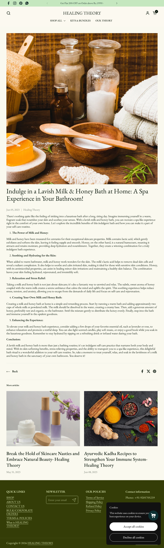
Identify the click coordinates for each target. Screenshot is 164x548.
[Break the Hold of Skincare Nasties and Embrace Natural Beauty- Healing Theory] (43, 418)
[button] (8, 13)
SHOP (10, 497)
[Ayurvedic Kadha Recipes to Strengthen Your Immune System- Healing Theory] (121, 418)
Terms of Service (95, 497)
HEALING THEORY (82, 13)
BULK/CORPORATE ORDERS (19, 512)
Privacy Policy (93, 510)
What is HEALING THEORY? (17, 524)
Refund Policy (94, 506)
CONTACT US (15, 506)
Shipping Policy (94, 502)
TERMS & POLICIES (19, 518)
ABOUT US (13, 502)
